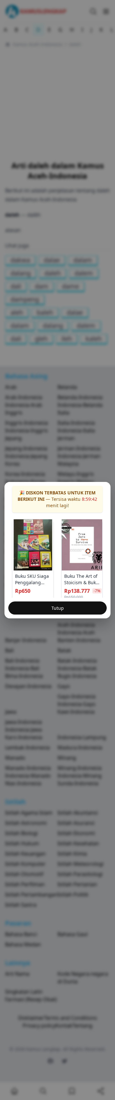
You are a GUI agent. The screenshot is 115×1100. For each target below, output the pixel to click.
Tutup (57, 608)
